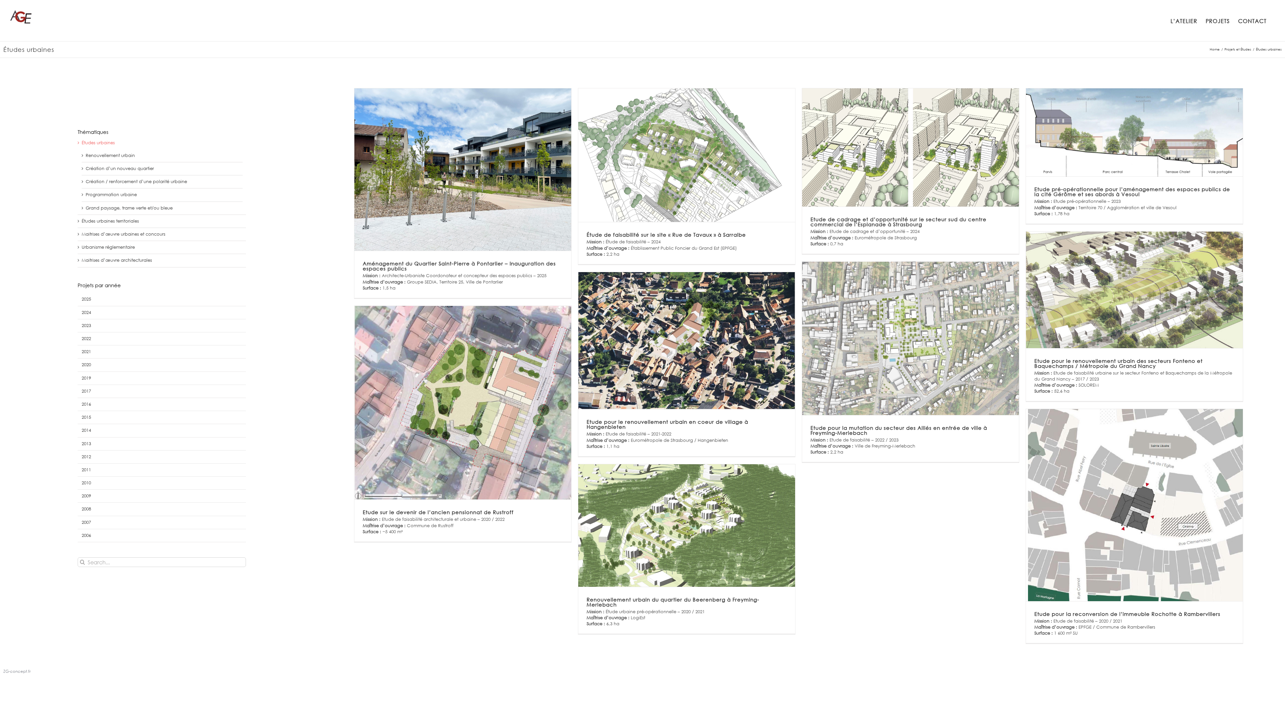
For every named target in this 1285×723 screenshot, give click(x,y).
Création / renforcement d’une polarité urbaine (136, 181)
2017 (86, 391)
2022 (86, 338)
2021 (86, 351)
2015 (86, 417)
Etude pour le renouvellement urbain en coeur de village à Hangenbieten (667, 424)
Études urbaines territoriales (110, 221)
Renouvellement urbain (110, 155)
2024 (86, 312)
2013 (86, 444)
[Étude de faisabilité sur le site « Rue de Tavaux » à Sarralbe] (686, 155)
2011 (86, 470)
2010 (86, 483)
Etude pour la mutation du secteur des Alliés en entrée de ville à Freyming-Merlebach (898, 430)
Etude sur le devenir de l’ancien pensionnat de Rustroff (438, 512)
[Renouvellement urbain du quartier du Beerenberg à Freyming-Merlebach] (686, 525)
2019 (86, 378)
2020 (86, 365)
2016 (86, 404)
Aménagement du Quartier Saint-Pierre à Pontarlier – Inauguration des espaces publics (459, 266)
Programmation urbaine (111, 194)
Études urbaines (98, 143)
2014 (86, 430)
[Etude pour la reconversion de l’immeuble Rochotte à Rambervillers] (1134, 505)
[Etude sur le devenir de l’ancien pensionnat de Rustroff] (462, 402)
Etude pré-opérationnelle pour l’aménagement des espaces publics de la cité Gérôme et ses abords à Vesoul (1132, 191)
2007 (86, 522)
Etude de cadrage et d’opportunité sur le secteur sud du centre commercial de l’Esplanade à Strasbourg (898, 222)
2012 (86, 457)
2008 (86, 509)
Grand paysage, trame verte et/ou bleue (129, 208)
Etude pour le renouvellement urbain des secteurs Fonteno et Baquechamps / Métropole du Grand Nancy (1118, 363)
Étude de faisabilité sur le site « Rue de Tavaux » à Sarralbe (666, 234)
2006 (86, 535)
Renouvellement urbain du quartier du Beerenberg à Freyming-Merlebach (673, 602)
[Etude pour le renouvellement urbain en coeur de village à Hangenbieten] (686, 340)
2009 (86, 496)
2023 (86, 325)
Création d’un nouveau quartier (120, 168)
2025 (86, 299)
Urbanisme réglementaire (108, 247)
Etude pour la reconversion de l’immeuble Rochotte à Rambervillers (1127, 614)
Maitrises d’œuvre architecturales (117, 260)
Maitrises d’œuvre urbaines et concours (123, 234)
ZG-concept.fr (17, 671)
